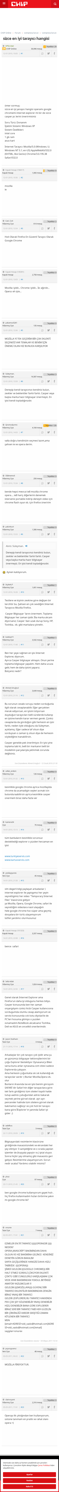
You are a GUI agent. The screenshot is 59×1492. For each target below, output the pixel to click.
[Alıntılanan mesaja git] (26, 546)
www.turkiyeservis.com (17, 856)
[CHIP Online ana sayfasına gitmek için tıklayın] (19, 5)
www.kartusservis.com (17, 859)
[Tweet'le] (48, 53)
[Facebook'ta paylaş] (54, 53)
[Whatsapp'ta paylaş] (43, 53)
